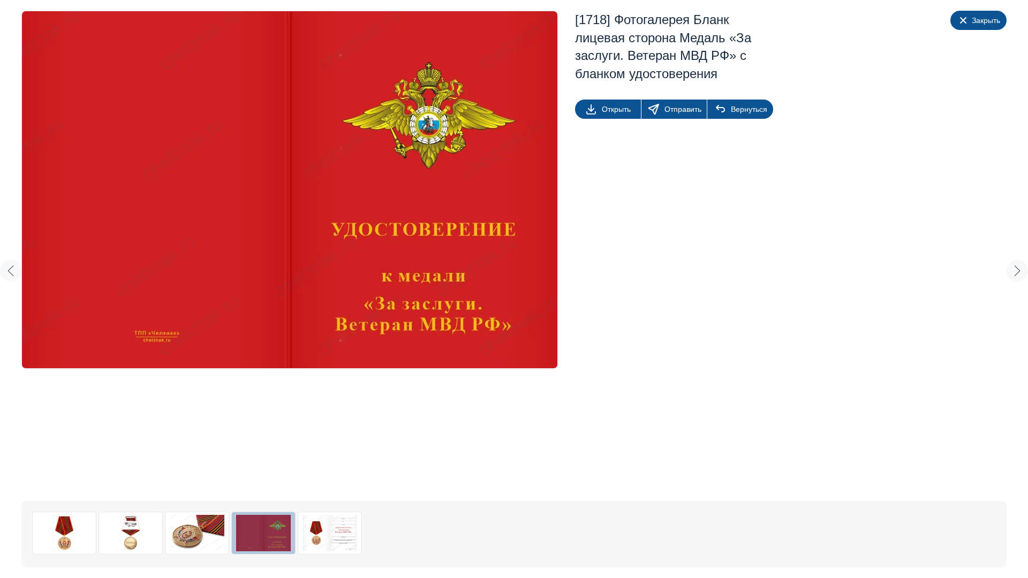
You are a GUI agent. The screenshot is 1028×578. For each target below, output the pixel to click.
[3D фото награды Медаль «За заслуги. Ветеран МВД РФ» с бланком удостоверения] (197, 533)
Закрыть (986, 20)
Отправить (682, 109)
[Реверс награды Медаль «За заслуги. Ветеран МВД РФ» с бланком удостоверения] (131, 533)
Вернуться (749, 109)
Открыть (616, 109)
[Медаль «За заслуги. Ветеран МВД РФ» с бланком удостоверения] (64, 533)
